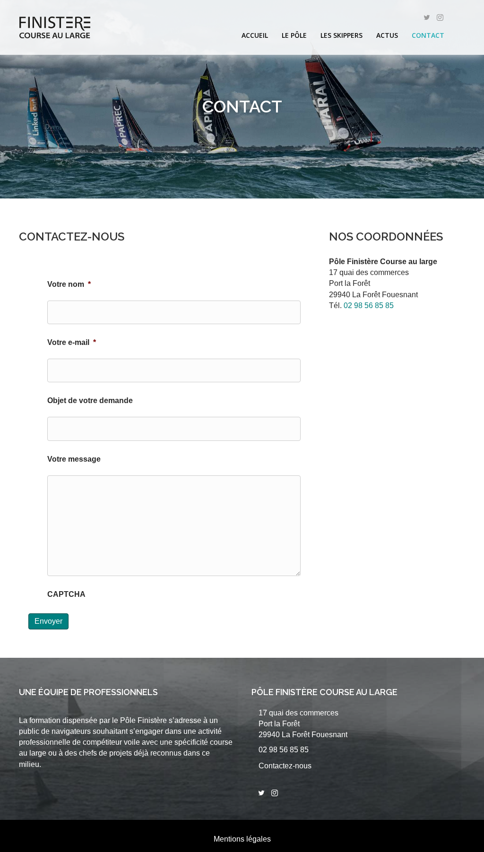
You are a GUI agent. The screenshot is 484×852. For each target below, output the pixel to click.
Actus (387, 35)
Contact (428, 35)
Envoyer (48, 621)
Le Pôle (294, 35)
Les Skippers (341, 35)
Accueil (255, 35)
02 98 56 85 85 (369, 305)
